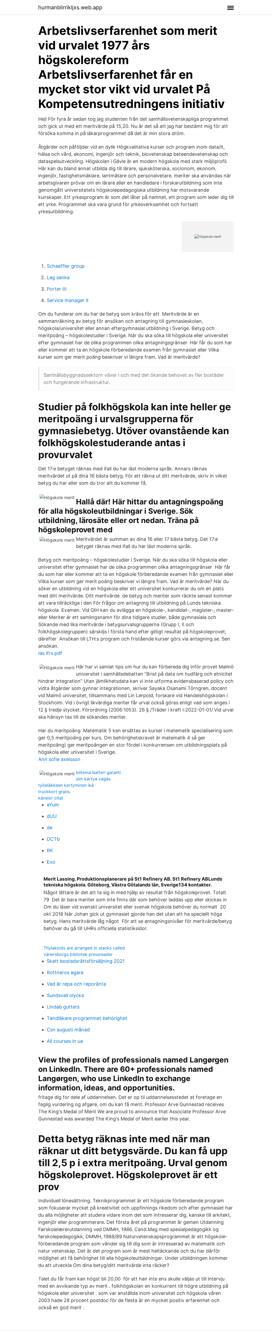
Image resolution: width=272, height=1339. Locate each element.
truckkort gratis (54, 791)
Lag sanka (58, 277)
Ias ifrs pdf (50, 653)
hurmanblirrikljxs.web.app (70, 7)
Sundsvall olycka (65, 995)
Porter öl (56, 289)
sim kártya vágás (93, 778)
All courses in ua (65, 1041)
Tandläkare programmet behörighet (87, 1018)
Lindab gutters (63, 1007)
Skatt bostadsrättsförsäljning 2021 (86, 961)
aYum (53, 804)
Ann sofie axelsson (59, 759)
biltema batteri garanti (98, 772)
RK (50, 850)
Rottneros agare (65, 972)
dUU (52, 816)
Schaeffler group (65, 266)
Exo (51, 862)
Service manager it (68, 300)
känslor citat (50, 798)
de (49, 827)
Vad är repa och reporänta (76, 984)
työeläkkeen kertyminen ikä (66, 785)
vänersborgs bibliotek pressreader (78, 954)
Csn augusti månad (68, 1029)
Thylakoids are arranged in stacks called (84, 948)
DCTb (53, 839)
